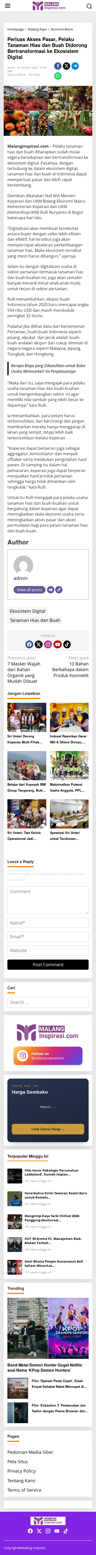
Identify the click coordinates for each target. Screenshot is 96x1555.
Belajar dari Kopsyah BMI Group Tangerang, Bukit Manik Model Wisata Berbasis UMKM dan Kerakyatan (26, 787)
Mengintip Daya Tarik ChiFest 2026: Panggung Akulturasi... (52, 1218)
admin (21, 578)
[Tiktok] (67, 644)
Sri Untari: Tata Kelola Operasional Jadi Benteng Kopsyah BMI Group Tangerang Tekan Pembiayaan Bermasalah (26, 835)
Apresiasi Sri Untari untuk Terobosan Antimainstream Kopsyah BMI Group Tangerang (69, 835)
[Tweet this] (66, 66)
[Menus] (8, 6)
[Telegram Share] (75, 66)
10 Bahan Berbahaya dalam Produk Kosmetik (70, 666)
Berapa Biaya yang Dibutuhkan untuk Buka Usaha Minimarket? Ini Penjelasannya (48, 368)
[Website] (59, 589)
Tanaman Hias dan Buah (35, 620)
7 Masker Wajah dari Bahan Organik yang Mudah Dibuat (23, 669)
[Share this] (58, 66)
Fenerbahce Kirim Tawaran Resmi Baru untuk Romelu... (56, 1195)
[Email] (50, 589)
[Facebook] (29, 644)
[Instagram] (48, 644)
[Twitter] (39, 644)
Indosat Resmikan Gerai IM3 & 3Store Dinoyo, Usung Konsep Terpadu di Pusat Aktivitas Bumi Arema (68, 739)
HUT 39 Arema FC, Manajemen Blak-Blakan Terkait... (53, 1241)
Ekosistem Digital (28, 611)
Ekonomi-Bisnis (16, 74)
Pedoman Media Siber (30, 1452)
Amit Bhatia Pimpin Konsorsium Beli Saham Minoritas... (54, 1263)
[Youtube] (57, 644)
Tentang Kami (21, 1481)
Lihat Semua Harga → (48, 1129)
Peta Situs (17, 1461)
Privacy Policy (21, 1471)
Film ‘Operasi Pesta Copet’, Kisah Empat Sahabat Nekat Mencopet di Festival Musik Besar (58, 1384)
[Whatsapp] (58, 76)
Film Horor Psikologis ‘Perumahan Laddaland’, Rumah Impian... (52, 1172)
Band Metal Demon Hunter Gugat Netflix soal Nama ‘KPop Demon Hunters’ (44, 1368)
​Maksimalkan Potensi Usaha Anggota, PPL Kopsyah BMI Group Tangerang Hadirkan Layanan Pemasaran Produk (66, 787)
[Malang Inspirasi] (48, 5)
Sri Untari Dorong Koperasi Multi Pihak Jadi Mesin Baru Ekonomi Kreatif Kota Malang (23, 739)
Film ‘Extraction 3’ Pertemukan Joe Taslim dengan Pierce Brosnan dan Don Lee (58, 1408)
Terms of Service (24, 1490)
